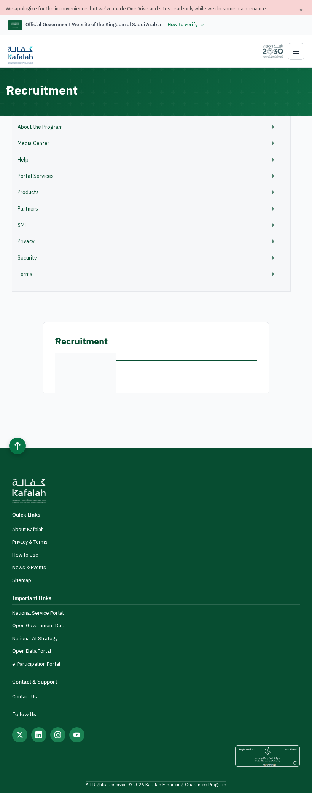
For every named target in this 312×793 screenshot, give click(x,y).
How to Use (25, 554)
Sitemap (21, 580)
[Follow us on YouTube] (76, 734)
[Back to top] (17, 446)
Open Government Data (39, 625)
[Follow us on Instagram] (57, 734)
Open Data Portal (31, 651)
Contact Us (24, 696)
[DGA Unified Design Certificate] (267, 756)
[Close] (301, 10)
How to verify (182, 24)
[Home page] (20, 55)
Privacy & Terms (30, 542)
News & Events (29, 567)
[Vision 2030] (269, 51)
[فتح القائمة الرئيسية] (296, 51)
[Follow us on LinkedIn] (38, 734)
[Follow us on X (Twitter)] (19, 734)
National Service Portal (38, 613)
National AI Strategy (34, 638)
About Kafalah (28, 529)
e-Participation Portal (36, 664)
